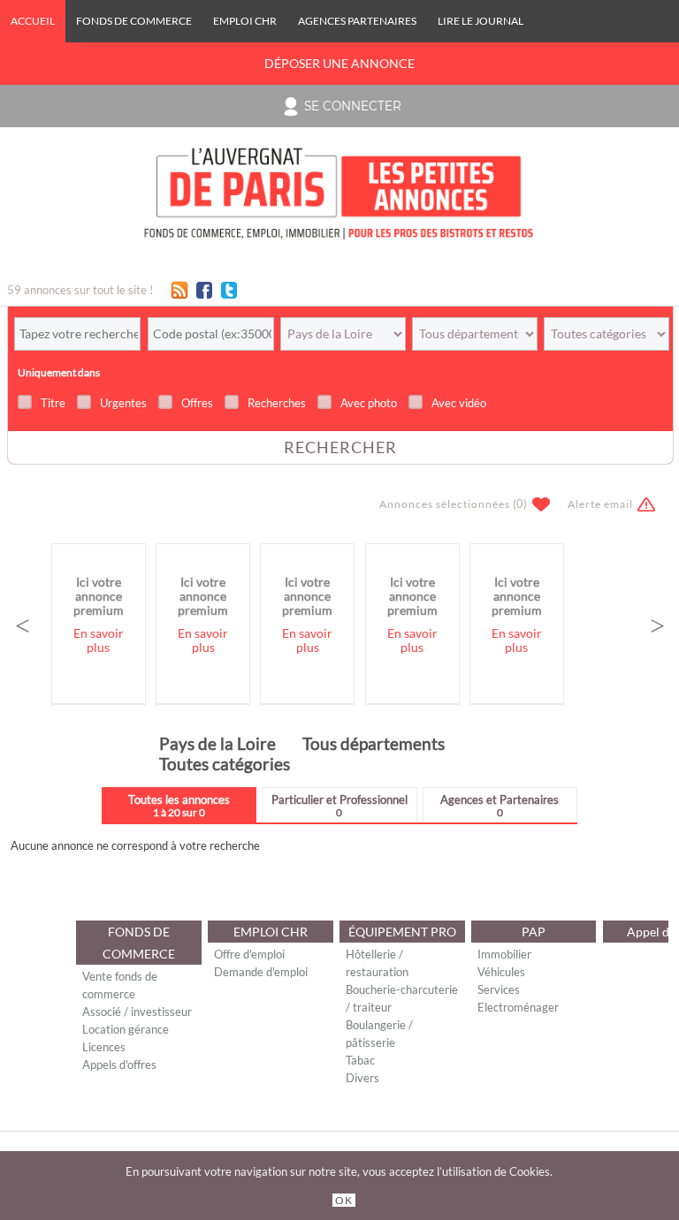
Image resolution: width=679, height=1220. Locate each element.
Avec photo (368, 403)
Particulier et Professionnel (339, 805)
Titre (53, 403)
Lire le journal (480, 20)
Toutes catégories (224, 764)
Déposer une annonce (339, 64)
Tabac (360, 1060)
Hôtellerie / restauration (377, 963)
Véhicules (501, 972)
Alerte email (600, 504)
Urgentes (123, 403)
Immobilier (504, 954)
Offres (197, 403)
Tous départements (373, 743)
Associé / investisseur (137, 1011)
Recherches (277, 403)
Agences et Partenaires (499, 805)
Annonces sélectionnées (444, 504)
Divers (362, 1078)
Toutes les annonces (179, 805)
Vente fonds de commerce (119, 985)
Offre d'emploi (249, 954)
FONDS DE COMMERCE (134, 20)
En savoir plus (98, 640)
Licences (104, 1047)
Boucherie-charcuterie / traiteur (402, 998)
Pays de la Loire (217, 743)
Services (498, 989)
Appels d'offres (119, 1064)
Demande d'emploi (261, 972)
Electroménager (518, 1007)
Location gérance (125, 1029)
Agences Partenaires (357, 20)
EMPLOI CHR (245, 20)
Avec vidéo (458, 403)
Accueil (33, 20)
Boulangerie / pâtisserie (379, 1034)
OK (344, 1200)
